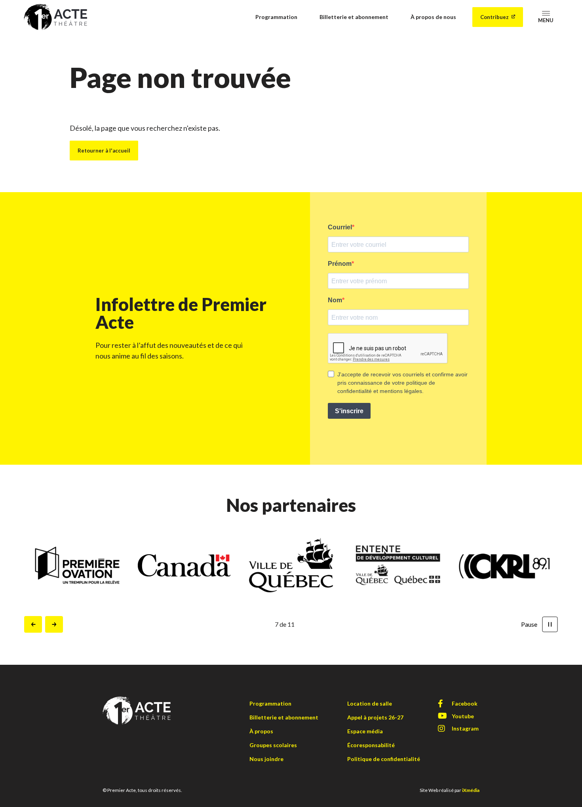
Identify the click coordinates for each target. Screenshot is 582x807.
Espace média (365, 731)
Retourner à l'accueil (104, 150)
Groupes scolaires (273, 745)
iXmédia (470, 790)
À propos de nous (433, 16)
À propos (261, 731)
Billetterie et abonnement (354, 16)
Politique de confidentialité (383, 758)
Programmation (276, 16)
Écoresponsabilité (371, 745)
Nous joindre (266, 758)
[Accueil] (55, 16)
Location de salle (369, 703)
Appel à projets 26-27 (375, 717)
